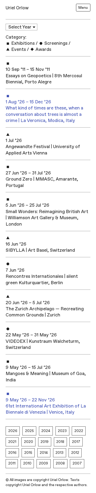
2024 (45, 431)
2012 (75, 452)
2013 (59, 452)
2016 (12, 452)
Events (18, 49)
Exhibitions (22, 43)
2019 (45, 441)
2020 (28, 441)
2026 (12, 431)
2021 (12, 441)
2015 (28, 452)
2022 (78, 431)
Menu (83, 7)
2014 (44, 452)
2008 (60, 463)
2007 (77, 463)
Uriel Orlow (17, 8)
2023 (62, 431)
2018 (60, 441)
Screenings (55, 43)
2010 (27, 463)
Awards (42, 49)
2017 (76, 441)
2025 (29, 431)
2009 (43, 463)
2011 (11, 463)
